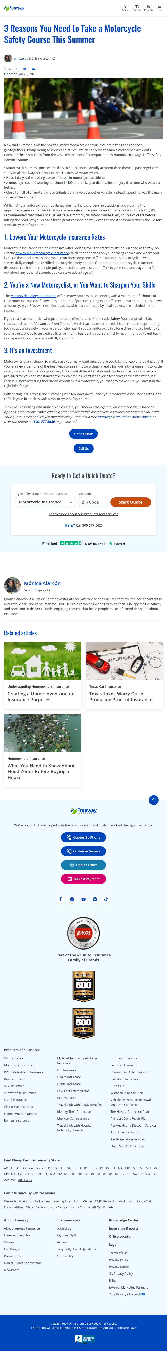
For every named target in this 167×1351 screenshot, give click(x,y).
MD (127, 1168)
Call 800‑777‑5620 (89, 525)
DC (50, 1168)
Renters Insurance (16, 1120)
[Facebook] (16, 69)
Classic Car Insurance (18, 1107)
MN (148, 1168)
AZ (25, 1168)
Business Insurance (124, 1058)
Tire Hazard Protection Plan (130, 1111)
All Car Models (102, 1207)
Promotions (12, 1256)
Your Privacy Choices (124, 1294)
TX (122, 1174)
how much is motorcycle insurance (42, 253)
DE (56, 1168)
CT (44, 1168)
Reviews (62, 1242)
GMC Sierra (103, 1201)
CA (31, 1168)
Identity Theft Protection (74, 1111)
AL (12, 1168)
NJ (46, 1174)
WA (147, 1174)
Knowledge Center (123, 1220)
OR (86, 1174)
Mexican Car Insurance (73, 1118)
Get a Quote (83, 434)
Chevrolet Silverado (17, 1201)
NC (20, 1174)
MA (120, 1168)
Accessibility (65, 1256)
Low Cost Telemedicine (73, 1091)
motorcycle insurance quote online (124, 417)
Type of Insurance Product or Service (41, 494)
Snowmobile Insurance (20, 1093)
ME (135, 1168)
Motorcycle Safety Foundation (33, 296)
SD (110, 1174)
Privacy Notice (119, 1267)
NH (40, 1174)
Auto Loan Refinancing (126, 1132)
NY (66, 1174)
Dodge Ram (42, 1201)
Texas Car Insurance (105, 686)
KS (101, 1168)
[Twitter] (25, 69)
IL (91, 1168)
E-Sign (113, 1280)
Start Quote (131, 502)
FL (62, 1168)
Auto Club (117, 1086)
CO (37, 1168)
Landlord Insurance (124, 1065)
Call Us (83, 448)
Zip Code (85, 494)
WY (13, 1180)
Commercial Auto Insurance (130, 1072)
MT (13, 1174)
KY (107, 1168)
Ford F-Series (83, 1201)
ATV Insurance (14, 1086)
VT (141, 1174)
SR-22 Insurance (15, 1100)
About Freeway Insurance (22, 1228)
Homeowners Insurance (26, 758)
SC (104, 1174)
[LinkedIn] (33, 69)
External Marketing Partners (128, 1287)
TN (117, 1174)
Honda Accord (123, 1201)
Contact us (63, 1228)
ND (26, 1174)
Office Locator (120, 1236)
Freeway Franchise (17, 1235)
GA (69, 1168)
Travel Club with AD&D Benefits (79, 1105)
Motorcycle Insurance (19, 1065)
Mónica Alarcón (40, 58)
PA (93, 1174)
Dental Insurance (69, 1084)
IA (80, 1168)
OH (72, 1174)
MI (141, 1168)
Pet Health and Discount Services (134, 1125)
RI (98, 1174)
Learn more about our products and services (83, 514)
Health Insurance (69, 1077)
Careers (9, 1242)
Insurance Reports (124, 1228)
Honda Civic (144, 1201)
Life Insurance (67, 1070)
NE (33, 1174)
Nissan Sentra (35, 1207)
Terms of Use (118, 1253)
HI (74, 1168)
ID (85, 1168)
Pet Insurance (66, 1098)
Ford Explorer (62, 1201)
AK (6, 1168)
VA (135, 1174)
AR (18, 1168)
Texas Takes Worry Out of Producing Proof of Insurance (120, 696)
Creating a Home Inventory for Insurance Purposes (41, 696)
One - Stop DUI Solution (127, 1146)
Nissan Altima (13, 1207)
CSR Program (13, 1249)
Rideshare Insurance (125, 1079)
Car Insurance (13, 1058)
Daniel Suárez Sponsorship (23, 1263)
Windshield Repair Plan (127, 1093)
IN (96, 1168)
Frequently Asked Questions (76, 1249)
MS (6, 1174)
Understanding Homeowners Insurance (38, 686)
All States (25, 1180)
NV (60, 1174)
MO (156, 1168)
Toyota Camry (57, 1207)
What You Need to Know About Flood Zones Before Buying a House (41, 771)
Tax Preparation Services (128, 1139)
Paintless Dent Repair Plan (129, 1118)
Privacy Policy (118, 1260)
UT (129, 1174)
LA (113, 1168)
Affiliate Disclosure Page (119, 1328)
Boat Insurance (14, 1079)
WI (154, 1174)
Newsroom (12, 1270)
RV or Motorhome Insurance (24, 1072)
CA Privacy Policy (121, 1273)
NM (52, 1174)
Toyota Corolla (79, 1207)
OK (80, 1174)
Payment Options (68, 1235)
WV (6, 1180)
